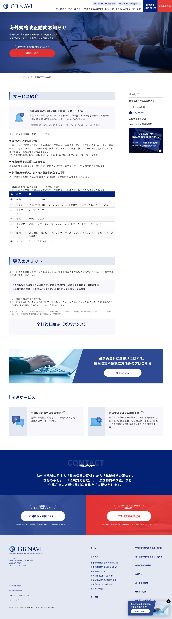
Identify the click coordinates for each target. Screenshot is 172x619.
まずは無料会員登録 (129, 516)
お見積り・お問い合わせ (43, 516)
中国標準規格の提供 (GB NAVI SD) (105, 562)
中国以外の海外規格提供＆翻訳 (103, 580)
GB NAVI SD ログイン (106, 4)
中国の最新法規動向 (143, 565)
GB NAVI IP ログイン (130, 4)
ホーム (12, 77)
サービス (60, 8)
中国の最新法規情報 (94, 8)
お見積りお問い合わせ (150, 6)
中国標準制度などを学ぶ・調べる (149, 548)
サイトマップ (14, 600)
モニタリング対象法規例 (140, 123)
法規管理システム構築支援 (102, 584)
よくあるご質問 (123, 8)
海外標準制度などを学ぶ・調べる (149, 556)
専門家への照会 (97, 588)
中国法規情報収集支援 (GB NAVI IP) (105, 567)
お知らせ (109, 8)
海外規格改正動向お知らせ (102, 575)
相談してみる (32, 53)
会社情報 (136, 8)
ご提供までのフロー (138, 119)
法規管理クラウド (98, 571)
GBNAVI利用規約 (15, 585)
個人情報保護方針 (15, 590)
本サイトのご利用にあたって (19, 595)
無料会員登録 (165, 6)
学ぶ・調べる (74, 8)
